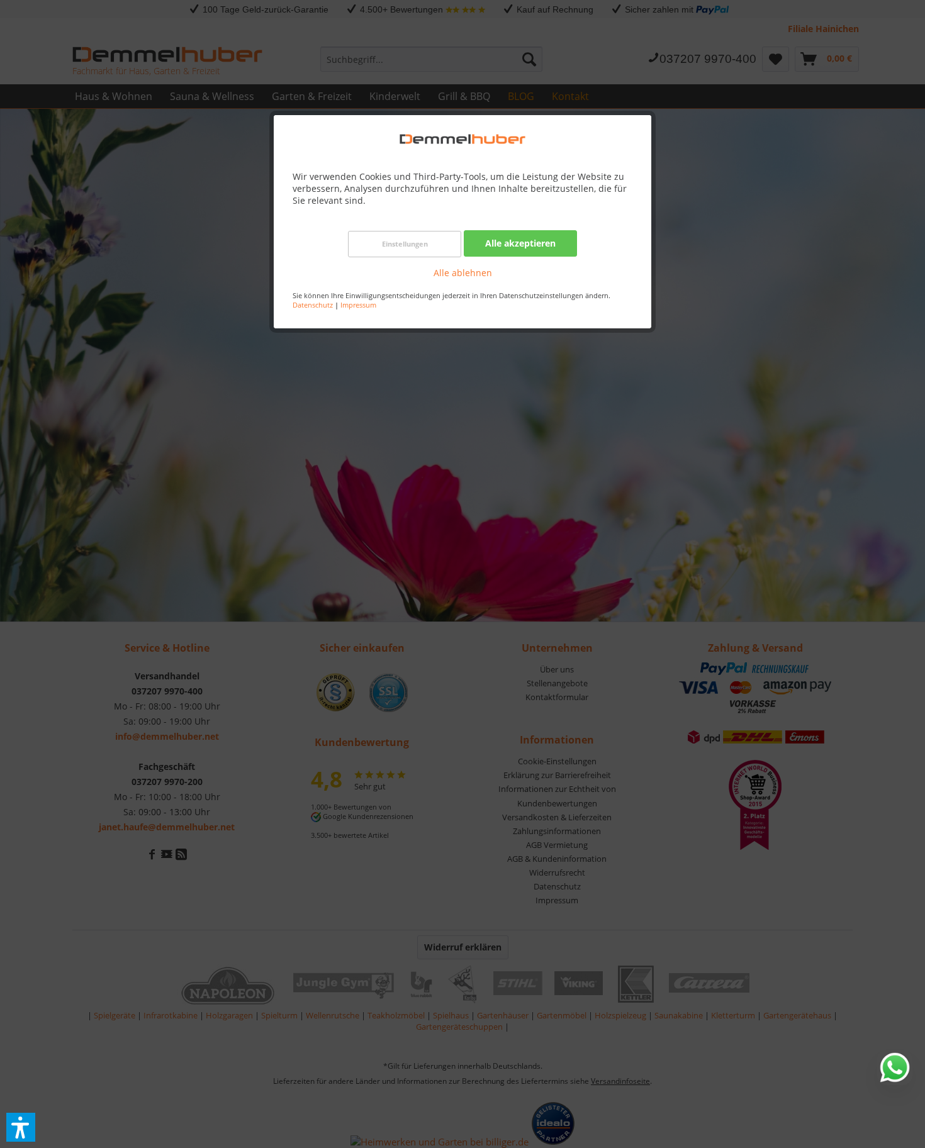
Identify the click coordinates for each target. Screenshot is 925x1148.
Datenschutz (313, 304)
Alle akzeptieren (520, 243)
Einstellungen (405, 243)
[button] (20, 1127)
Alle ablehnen (463, 273)
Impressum (358, 304)
